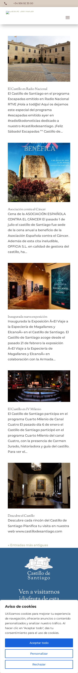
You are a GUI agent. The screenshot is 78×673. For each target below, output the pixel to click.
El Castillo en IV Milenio (24, 409)
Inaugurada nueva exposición (27, 317)
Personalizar (39, 653)
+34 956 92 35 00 (23, 3)
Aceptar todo (39, 643)
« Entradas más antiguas (28, 545)
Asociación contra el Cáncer (27, 209)
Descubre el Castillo (21, 516)
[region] (39, 636)
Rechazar (39, 664)
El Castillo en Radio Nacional (27, 89)
